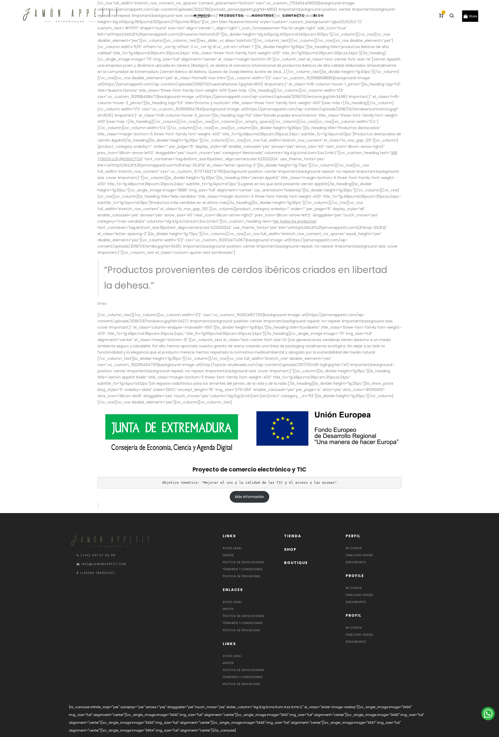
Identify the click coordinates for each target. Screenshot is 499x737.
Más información (249, 496)
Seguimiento (356, 562)
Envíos (228, 555)
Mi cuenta (354, 548)
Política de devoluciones (243, 562)
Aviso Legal (232, 548)
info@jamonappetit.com (103, 564)
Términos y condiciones (243, 569)
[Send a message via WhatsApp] (487, 713)
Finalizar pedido (359, 555)
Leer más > (240, 90)
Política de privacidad (241, 576)
